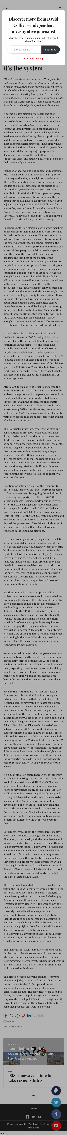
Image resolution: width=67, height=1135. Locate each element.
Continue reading (33, 58)
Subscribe (50, 49)
